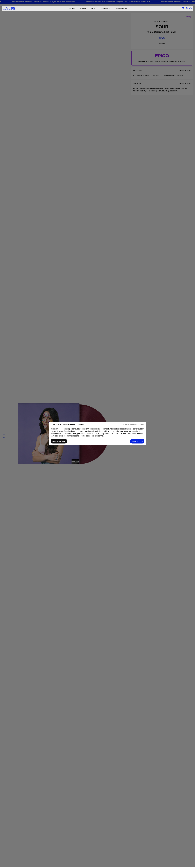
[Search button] (183, 8)
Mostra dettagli (58, 441)
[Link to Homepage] (9, 8)
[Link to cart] (190, 8)
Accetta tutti (137, 441)
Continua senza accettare (133, 425)
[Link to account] (187, 8)
